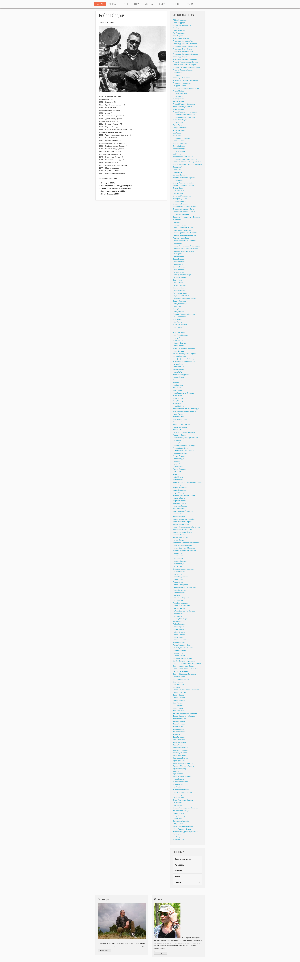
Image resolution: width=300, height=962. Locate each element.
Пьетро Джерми (179, 608)
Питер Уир (177, 595)
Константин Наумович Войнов (184, 411)
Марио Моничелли (180, 487)
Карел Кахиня (178, 369)
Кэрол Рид (177, 429)
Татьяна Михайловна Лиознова (185, 713)
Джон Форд (177, 280)
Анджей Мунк (178, 96)
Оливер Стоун (178, 563)
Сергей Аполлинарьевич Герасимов (187, 663)
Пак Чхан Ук (177, 574)
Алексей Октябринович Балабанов (186, 67)
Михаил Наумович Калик (182, 529)
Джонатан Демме (179, 288)
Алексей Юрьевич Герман (183, 70)
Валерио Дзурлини (180, 175)
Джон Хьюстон (178, 282)
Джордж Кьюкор (179, 290)
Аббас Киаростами (180, 20)
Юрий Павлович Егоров (182, 829)
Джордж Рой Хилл (180, 293)
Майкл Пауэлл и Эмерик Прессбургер (187, 482)
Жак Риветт (177, 322)
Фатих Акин (177, 745)
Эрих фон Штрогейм (181, 821)
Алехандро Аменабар (181, 77)
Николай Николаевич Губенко (184, 550)
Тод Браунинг (178, 726)
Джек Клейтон (178, 264)
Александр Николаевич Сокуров (185, 54)
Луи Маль (176, 461)
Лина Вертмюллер (180, 453)
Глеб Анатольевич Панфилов (184, 240)
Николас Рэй (178, 555)
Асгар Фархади (179, 130)
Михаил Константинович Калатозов (186, 527)
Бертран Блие (178, 140)
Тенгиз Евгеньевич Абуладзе (184, 716)
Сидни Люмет (178, 682)
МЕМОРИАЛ (149, 4)
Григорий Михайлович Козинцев (185, 248)
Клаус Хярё (177, 395)
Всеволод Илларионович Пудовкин (186, 217)
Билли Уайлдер (179, 146)
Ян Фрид (176, 837)
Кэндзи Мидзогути (180, 427)
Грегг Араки (177, 243)
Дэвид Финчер (178, 311)
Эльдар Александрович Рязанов (185, 808)
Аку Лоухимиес (178, 33)
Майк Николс (178, 477)
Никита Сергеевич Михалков (184, 548)
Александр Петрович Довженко (185, 59)
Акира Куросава (179, 30)
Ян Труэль (177, 834)
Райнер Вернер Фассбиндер (184, 611)
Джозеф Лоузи (178, 272)
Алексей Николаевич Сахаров (184, 64)
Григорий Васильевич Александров (186, 246)
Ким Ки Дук (177, 387)
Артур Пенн (177, 125)
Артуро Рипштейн (180, 127)
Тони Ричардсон (179, 737)
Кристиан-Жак (178, 416)
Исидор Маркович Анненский (184, 361)
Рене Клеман (178, 613)
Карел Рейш (177, 372)
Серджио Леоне (179, 676)
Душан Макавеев (179, 301)
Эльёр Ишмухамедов (181, 810)
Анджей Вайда (178, 91)
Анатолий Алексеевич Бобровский (186, 88)
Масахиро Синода (180, 506)
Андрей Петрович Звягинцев (184, 114)
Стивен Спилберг (179, 692)
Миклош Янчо (178, 513)
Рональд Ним (178, 653)
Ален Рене (177, 75)
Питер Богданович (180, 590)
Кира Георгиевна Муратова (183, 393)
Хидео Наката (178, 779)
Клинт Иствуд (178, 398)
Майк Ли (176, 474)
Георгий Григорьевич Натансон (185, 232)
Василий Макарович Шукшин (184, 177)
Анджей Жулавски (180, 93)
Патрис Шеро (178, 582)
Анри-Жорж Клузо (180, 119)
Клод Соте (177, 403)
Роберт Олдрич (179, 632)
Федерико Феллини (180, 747)
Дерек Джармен (179, 259)
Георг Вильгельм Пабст (182, 230)
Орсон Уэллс (178, 566)
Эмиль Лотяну (178, 813)
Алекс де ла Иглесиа (181, 38)
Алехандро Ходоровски (182, 83)
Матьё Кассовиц (179, 508)
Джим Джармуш (179, 269)
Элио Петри (177, 805)
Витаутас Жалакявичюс (182, 196)
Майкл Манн (178, 479)
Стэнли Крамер (179, 700)
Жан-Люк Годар (179, 332)
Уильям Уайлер (179, 739)
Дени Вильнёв (178, 256)
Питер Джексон (179, 592)
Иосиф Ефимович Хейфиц (183, 359)
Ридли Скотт (177, 616)
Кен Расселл (178, 385)
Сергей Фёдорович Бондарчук (184, 674)
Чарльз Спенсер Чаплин (182, 792)
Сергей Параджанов (181, 671)
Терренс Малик (179, 721)
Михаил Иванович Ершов (182, 521)
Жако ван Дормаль (180, 324)
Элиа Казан (177, 802)
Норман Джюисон (180, 561)
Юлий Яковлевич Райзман (183, 826)
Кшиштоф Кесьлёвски (181, 424)
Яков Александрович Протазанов (185, 831)
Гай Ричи (176, 222)
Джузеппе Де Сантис (181, 295)
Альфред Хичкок (179, 85)
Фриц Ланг (177, 771)
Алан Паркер (178, 35)
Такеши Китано (179, 710)
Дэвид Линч (177, 309)
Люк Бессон (177, 471)
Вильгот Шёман (179, 190)
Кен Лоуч (176, 382)
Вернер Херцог (179, 180)
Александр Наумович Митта (183, 51)
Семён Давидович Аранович (184, 661)
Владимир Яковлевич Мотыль (184, 211)
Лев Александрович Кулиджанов (185, 437)
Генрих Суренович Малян (183, 227)
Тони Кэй (176, 734)
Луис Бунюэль (178, 466)
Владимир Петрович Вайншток (185, 206)
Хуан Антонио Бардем (181, 789)
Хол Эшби (177, 787)
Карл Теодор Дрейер (181, 374)
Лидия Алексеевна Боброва (183, 450)
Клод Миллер (178, 401)
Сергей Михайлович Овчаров (184, 666)
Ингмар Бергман (179, 356)
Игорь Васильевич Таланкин (184, 348)
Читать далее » (104, 951)
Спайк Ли (176, 687)
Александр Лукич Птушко (182, 49)
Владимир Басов (179, 201)
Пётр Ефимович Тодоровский (184, 587)
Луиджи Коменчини (180, 464)
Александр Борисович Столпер (185, 43)
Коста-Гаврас (178, 414)
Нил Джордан (178, 558)
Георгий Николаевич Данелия (184, 235)
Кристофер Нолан (180, 419)
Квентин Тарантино (180, 380)
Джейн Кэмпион (179, 261)
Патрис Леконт (178, 579)
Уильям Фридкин (179, 742)
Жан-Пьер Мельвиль (181, 335)
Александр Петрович (181, 56)
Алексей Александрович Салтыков (186, 62)
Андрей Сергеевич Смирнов (184, 117)
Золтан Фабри (178, 345)
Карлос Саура (178, 377)
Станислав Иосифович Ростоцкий (186, 689)
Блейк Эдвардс (179, 148)
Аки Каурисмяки (179, 28)
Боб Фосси (177, 154)
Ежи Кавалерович (179, 316)
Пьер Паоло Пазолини (181, 605)
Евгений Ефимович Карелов (184, 314)
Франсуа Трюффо (180, 755)
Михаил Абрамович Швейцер (184, 519)
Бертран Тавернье (180, 143)
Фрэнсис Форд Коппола (182, 776)
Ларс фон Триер (179, 435)
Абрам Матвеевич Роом (182, 25)
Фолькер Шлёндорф (181, 750)
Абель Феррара (179, 22)
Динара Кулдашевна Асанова (184, 298)
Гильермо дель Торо (181, 238)
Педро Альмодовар (180, 584)
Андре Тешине (178, 101)
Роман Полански (179, 650)
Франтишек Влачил (180, 758)
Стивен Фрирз (178, 695)
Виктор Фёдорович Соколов (183, 185)
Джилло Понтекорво (180, 267)
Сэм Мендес (178, 703)
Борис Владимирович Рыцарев (185, 159)
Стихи (126, 4)
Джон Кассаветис (179, 277)
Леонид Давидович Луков (182, 443)
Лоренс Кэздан (178, 458)
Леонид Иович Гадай (181, 448)
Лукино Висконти (179, 469)
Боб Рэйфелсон (179, 151)
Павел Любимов (179, 571)
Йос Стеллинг (178, 366)
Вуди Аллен (177, 219)
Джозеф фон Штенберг (182, 274)
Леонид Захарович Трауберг (184, 445)
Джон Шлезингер (179, 285)
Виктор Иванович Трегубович (184, 183)
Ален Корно (177, 72)
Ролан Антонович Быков (182, 645)
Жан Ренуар (177, 327)
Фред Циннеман (179, 760)
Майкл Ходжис (178, 485)
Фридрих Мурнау (179, 768)
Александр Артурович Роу (183, 41)
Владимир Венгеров (180, 204)
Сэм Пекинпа (178, 705)
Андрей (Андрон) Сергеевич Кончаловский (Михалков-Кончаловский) (184, 106)
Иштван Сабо (178, 364)
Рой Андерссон (179, 642)
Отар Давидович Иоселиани (184, 569)
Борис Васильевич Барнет (183, 156)
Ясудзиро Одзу (178, 839)
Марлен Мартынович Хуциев (184, 495)
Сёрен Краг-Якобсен (181, 679)
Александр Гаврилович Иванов (185, 46)
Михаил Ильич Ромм (181, 524)
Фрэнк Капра (178, 773)
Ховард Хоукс (178, 784)
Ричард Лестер (178, 621)
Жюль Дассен (178, 340)
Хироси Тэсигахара (180, 781)
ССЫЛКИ (190, 4)
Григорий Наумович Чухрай (183, 251)
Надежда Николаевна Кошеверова (186, 542)
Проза (136, 4)
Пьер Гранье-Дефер (181, 603)
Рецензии (112, 4)
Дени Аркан (177, 253)
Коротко (176, 4)
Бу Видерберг (178, 172)
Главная (100, 4)
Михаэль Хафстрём (180, 537)
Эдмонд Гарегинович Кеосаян (184, 795)
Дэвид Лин (177, 306)
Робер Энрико (178, 626)
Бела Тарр (177, 135)
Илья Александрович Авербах (184, 353)
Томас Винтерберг (180, 731)
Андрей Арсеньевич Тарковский (185, 112)
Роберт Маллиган (179, 629)
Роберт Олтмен (179, 634)
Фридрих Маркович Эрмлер (183, 766)
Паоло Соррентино (180, 576)
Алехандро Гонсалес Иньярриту (185, 80)
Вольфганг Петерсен (181, 214)
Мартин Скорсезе (179, 500)
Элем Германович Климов (183, 800)
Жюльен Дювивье (180, 343)
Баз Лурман (177, 133)
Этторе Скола (178, 823)
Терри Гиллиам (179, 724)
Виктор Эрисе (178, 188)
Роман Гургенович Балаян (183, 647)
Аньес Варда (178, 122)
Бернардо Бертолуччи (181, 138)
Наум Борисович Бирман (182, 545)
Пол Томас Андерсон (181, 597)
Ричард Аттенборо (180, 618)
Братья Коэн (177, 169)
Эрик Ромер (177, 818)
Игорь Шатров (178, 351)
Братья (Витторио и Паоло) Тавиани (187, 161)
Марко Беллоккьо (179, 490)
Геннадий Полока (179, 225)
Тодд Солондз (178, 729)
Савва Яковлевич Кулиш (182, 658)
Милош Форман (179, 516)
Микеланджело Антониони (183, 511)
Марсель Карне (179, 498)
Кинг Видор (177, 390)
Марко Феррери (179, 492)
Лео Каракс (177, 440)
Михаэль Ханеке (179, 534)
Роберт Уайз (177, 637)
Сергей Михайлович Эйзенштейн (185, 668)
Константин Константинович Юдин (186, 408)
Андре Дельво (178, 98)
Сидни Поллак (178, 684)
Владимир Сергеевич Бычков (184, 209)
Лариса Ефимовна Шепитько (184, 432)
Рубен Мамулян (179, 655)
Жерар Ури (177, 338)
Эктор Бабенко (178, 797)
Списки (162, 4)
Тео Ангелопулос (179, 718)
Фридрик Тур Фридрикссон (183, 763)
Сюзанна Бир (178, 708)
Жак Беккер (177, 319)
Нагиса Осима (178, 540)
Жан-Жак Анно (178, 330)
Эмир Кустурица (179, 816)
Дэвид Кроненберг (180, 303)
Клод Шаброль (178, 406)
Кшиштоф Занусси (180, 422)
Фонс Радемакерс (180, 752)
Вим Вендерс (178, 193)
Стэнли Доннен (179, 697)
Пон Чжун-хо (178, 600)
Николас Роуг (178, 553)
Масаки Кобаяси (179, 503)
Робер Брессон (179, 624)
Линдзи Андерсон (179, 456)
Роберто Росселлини (181, 639)
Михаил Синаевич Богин (182, 532)
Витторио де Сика (180, 198)
